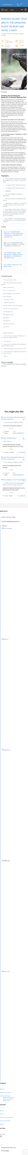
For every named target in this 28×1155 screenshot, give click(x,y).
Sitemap (2, 1124)
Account (2, 1110)
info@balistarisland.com (7, 4)
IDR (17, 3)
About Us (2, 1089)
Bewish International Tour (9, 1097)
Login (21, 3)
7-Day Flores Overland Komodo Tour (12, 426)
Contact (2, 1114)
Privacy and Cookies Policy (6, 1117)
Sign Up (18, 5)
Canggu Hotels (6, 1100)
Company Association (5, 1096)
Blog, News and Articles (5, 1092)
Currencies (2, 1134)
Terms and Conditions (5, 1120)
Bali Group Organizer (8, 1099)
